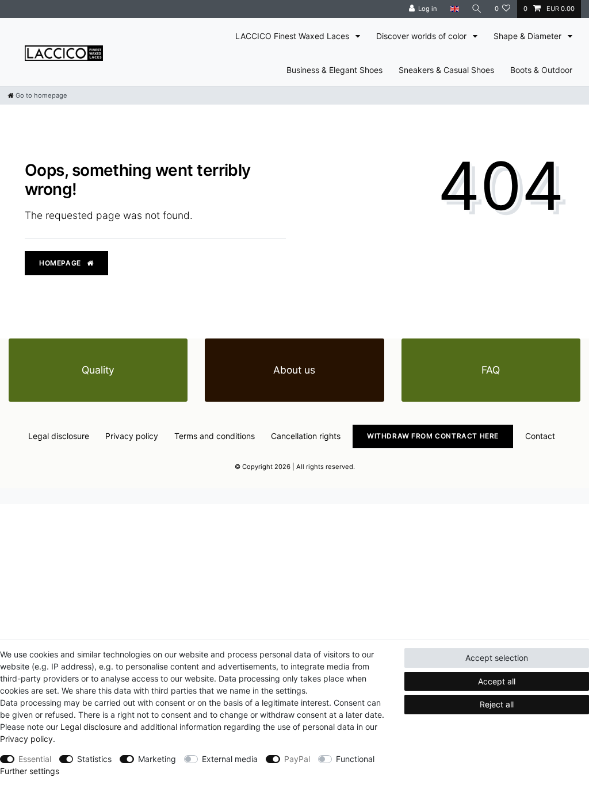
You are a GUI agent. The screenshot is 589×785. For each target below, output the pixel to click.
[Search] (476, 9)
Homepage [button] (61, 263)
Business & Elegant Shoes (334, 70)
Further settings (29, 771)
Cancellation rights (306, 436)
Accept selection (496, 658)
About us (294, 370)
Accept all (496, 681)
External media (230, 759)
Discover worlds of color (422, 36)
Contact (540, 436)
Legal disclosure (58, 436)
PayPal (297, 759)
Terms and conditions (214, 436)
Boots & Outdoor (541, 70)
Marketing (157, 759)
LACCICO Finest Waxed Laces (293, 36)
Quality (98, 370)
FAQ (490, 370)
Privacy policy (131, 436)
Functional (355, 759)
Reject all (497, 704)
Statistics (94, 759)
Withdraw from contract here (433, 436)
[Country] (454, 9)
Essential (34, 759)
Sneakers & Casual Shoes (446, 70)
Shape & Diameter (529, 36)
